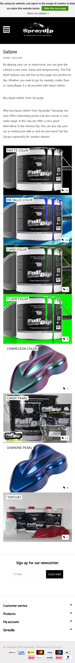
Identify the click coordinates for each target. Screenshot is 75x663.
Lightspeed (56, 646)
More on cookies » (38, 13)
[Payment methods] (11, 652)
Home (6, 57)
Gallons (17, 57)
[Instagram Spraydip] (41, 587)
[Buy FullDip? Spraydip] (44, 29)
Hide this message (55, 8)
